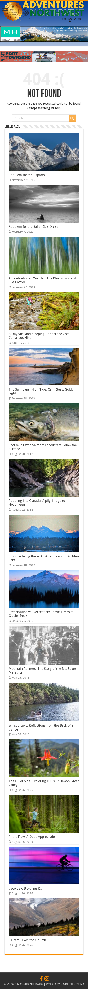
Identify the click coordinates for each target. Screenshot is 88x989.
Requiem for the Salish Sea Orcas (33, 227)
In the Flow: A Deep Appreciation (33, 837)
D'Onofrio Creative (72, 984)
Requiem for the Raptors (27, 175)
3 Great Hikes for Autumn (27, 940)
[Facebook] (41, 978)
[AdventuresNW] (44, 10)
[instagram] (46, 978)
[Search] (72, 118)
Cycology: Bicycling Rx (25, 888)
